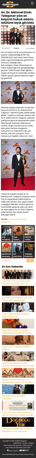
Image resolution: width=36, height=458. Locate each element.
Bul (30, 260)
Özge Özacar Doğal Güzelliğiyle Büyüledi (16, 348)
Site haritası (8, 445)
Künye (25, 443)
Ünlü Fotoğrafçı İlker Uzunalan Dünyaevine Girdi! (15, 315)
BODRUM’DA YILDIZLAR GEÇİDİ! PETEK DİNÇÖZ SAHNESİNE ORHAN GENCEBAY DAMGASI (16, 331)
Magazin (16, 48)
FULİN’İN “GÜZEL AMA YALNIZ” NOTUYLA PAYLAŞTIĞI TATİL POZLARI (18, 364)
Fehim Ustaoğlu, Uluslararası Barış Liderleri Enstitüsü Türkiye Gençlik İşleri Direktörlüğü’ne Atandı (17, 413)
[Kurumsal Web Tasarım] (24, 451)
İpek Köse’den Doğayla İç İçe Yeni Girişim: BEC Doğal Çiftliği (17, 298)
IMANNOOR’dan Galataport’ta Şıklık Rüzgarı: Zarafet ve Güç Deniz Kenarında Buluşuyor (18, 380)
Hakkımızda (17, 443)
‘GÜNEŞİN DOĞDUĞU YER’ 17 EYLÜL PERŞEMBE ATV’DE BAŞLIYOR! (16, 430)
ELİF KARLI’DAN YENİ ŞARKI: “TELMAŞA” (13, 397)
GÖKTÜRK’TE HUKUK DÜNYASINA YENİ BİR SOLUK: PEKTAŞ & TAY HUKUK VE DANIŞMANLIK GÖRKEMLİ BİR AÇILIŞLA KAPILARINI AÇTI (17, 282)
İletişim (31, 443)
